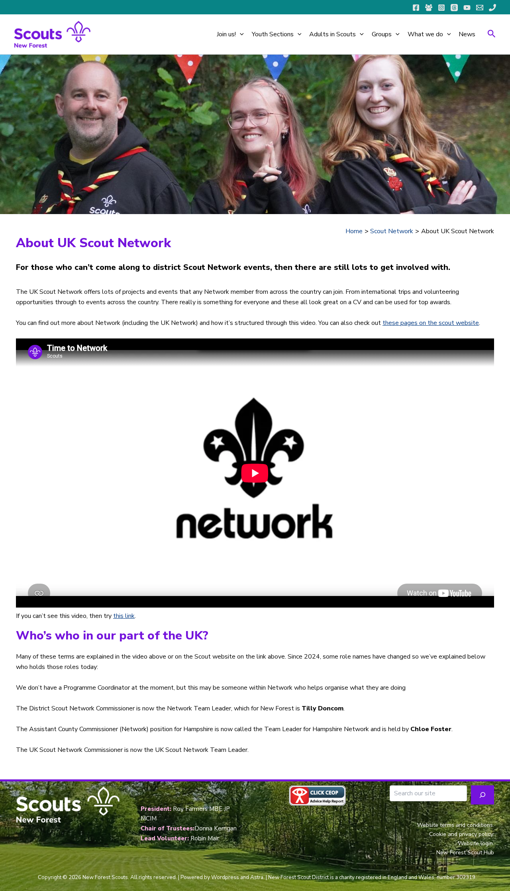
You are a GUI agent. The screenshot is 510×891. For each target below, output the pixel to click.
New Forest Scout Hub (465, 852)
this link (124, 616)
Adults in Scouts (332, 34)
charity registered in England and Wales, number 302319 (407, 877)
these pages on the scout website (430, 323)
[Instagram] (441, 7)
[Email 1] (479, 7)
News (467, 34)
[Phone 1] (492, 7)
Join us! (226, 34)
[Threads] (454, 7)
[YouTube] (467, 7)
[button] (240, 34)
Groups (382, 34)
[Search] (482, 794)
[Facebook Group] (428, 7)
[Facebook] (416, 7)
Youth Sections (273, 34)
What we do (425, 34)
